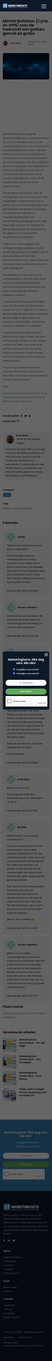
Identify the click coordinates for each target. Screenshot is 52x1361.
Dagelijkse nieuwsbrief (27, 669)
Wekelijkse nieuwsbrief (27, 673)
